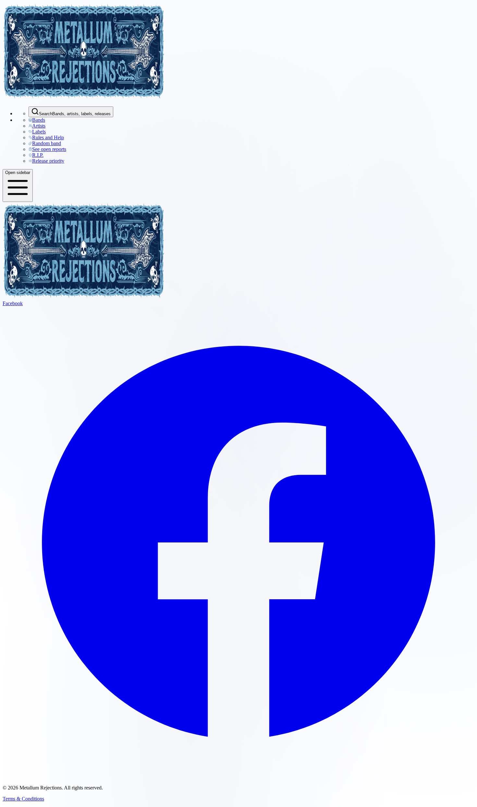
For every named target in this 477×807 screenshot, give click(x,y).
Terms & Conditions (23, 798)
